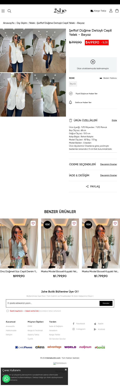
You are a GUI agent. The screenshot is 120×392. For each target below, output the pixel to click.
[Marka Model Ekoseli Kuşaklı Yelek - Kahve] (60, 243)
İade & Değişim (79, 175)
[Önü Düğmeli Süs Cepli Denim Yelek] (19, 243)
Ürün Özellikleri (85, 120)
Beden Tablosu (110, 78)
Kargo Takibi (54, 335)
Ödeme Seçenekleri (82, 164)
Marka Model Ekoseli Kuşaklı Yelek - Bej (101, 271)
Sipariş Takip (33, 335)
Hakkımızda (11, 331)
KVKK (30, 326)
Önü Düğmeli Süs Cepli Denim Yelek (19, 271)
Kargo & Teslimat (35, 331)
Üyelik (30, 339)
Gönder (106, 303)
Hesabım (53, 331)
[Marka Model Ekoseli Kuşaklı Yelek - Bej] (101, 243)
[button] (11, 267)
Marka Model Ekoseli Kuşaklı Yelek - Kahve (60, 271)
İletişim (9, 335)
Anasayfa (10, 326)
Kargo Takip (100, 11)
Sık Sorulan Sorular (57, 339)
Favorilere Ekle (33, 223)
